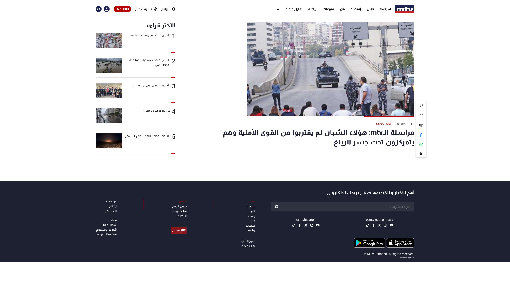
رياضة (312, 9)
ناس (370, 9)
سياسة (385, 9)
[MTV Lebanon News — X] (379, 225)
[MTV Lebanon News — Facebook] (374, 225)
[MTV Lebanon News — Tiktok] (368, 225)
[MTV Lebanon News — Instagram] (385, 225)
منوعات (328, 9)
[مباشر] (179, 221)
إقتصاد (356, 9)
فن (342, 9)
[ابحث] (278, 9)
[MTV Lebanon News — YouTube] (391, 225)
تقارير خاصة (293, 9)
